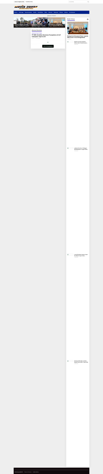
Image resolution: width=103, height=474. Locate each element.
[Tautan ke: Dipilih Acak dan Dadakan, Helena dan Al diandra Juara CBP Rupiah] (70, 93)
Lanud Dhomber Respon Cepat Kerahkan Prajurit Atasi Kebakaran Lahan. (22, 25)
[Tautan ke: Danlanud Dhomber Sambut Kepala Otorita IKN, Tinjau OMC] (39, 22)
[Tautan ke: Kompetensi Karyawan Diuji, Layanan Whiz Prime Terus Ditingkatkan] (56, 22)
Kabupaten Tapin (35, 33)
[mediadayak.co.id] (26, 7)
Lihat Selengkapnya (48, 46)
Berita (33, 38)
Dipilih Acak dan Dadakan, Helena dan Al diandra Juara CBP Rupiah (80, 42)
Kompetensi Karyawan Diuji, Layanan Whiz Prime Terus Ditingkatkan (56, 25)
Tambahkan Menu (29, 1)
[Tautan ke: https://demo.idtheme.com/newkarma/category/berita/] (87, 19)
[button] (88, 2)
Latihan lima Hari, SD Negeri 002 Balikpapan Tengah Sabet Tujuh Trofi (80, 148)
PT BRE (40, 33)
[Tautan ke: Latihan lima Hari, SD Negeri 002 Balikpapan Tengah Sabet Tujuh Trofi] (70, 200)
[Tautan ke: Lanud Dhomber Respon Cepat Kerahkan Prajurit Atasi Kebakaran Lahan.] (22, 22)
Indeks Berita (36, 472)
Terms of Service (27, 472)
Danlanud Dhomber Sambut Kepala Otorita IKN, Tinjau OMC (38, 25)
